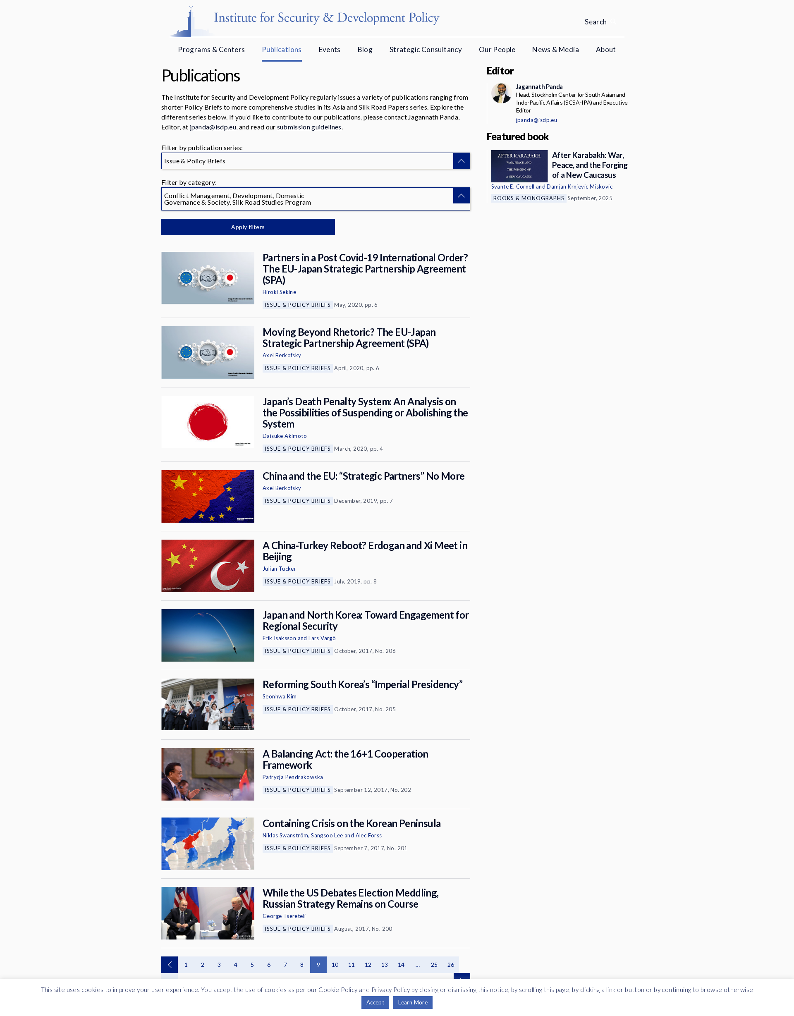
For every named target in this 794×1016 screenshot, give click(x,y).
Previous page (169, 964)
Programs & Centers (211, 49)
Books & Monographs (528, 198)
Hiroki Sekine (279, 292)
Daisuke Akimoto (285, 436)
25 (434, 964)
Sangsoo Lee (327, 835)
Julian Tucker (279, 568)
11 (351, 964)
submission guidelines (309, 127)
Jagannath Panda (539, 86)
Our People (497, 49)
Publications (282, 49)
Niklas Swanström (285, 835)
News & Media (555, 49)
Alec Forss (369, 835)
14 (401, 964)
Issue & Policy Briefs (298, 304)
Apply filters (248, 226)
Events (330, 49)
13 (384, 964)
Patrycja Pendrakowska (293, 777)
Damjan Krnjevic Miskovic (579, 186)
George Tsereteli (284, 916)
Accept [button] (375, 1002)
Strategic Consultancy (426, 49)
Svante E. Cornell (513, 186)
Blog (365, 49)
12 (368, 964)
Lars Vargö (322, 638)
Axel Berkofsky (282, 355)
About (606, 49)
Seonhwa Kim (280, 696)
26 (450, 964)
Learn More (413, 1002)
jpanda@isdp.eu (213, 127)
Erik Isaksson (279, 638)
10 (335, 964)
